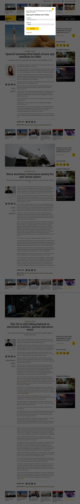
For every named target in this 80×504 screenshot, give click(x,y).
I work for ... (29, 22)
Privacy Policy (29, 32)
